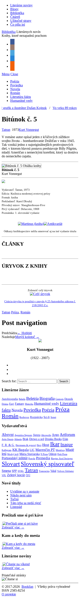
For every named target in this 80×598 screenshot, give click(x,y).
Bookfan (27, 586)
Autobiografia (10, 398)
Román (15, 93)
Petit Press (62, 454)
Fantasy (19, 403)
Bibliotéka (17, 13)
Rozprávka (36, 417)
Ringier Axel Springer (62, 458)
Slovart (11, 463)
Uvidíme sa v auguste (24, 491)
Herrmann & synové (26, 445)
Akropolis (46, 435)
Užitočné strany (20, 20)
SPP (14, 470)
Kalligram (7, 450)
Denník (68, 398)
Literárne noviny (21, 5)
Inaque (66, 444)
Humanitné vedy (21, 100)
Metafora (60, 450)
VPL (4, 475)
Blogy (14, 9)
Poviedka (16, 85)
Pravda (31, 458)
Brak (25, 439)
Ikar (55, 444)
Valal (53, 470)
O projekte (9, 594)
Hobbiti (24, 333)
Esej (11, 403)
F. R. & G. (8, 445)
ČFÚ (28, 475)
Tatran (6, 129)
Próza (15, 312)
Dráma (5, 404)
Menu (6, 74)
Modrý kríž (13, 454)
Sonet (53, 417)
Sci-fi (47, 417)
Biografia (47, 398)
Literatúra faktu (20, 97)
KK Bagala (20, 449)
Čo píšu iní (17, 24)
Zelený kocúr (16, 475)
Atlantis (18, 439)
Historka (29, 404)
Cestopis (59, 399)
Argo (55, 435)
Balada (22, 399)
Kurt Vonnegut (29, 129)
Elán (65, 439)
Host (45, 445)
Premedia (43, 458)
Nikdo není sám (21, 495)
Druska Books (53, 439)
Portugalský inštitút (15, 458)
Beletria (32, 398)
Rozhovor (24, 417)
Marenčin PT (45, 449)
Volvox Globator (65, 471)
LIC (32, 450)
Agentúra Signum (23, 435)
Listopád (16, 507)
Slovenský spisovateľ (47, 463)
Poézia (14, 81)
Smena (6, 470)
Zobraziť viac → (13, 527)
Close (14, 74)
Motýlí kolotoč (27, 337)
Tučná (14, 499)
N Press (44, 454)
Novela (15, 89)
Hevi (39, 445)
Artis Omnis (7, 439)
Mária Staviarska (29, 454)
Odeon (53, 454)
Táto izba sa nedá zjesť (25, 503)
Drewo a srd (36, 439)
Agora (36, 435)
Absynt (8, 434)
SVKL (21, 471)
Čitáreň (15, 17)
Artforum (67, 434)
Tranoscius (44, 471)
